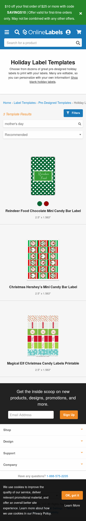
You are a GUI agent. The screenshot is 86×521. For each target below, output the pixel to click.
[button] (7, 32)
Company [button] (10, 464)
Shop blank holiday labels (54, 79)
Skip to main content (15, 15)
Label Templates (25, 102)
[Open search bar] (17, 32)
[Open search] (78, 43)
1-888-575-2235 (57, 476)
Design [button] (8, 441)
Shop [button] (7, 430)
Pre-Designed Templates (54, 102)
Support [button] (9, 453)
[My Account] (68, 32)
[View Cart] (78, 32)
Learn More (72, 505)
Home (7, 102)
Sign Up (69, 415)
